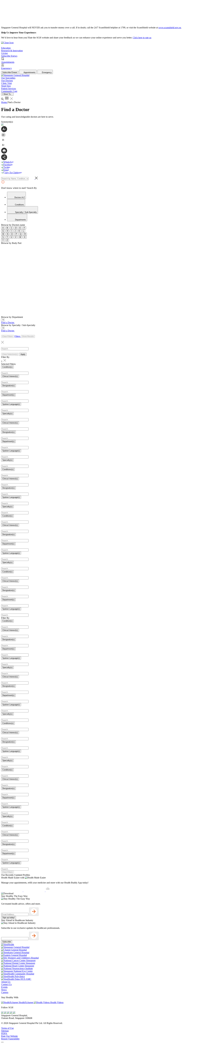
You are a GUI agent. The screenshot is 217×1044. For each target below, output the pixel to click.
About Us (5, 981)
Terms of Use (7, 1028)
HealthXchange (26, 1002)
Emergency (46, 72)
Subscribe (6, 942)
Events (4, 987)
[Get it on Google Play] (34, 890)
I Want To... (7, 94)
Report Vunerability (10, 1039)
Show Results (28, 336)
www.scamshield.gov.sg (169, 27)
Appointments (29, 72)
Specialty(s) (7, 413)
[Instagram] (8, 1013)
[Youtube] (5, 1013)
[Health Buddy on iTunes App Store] (12, 890)
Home (4, 102)
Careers (4, 992)
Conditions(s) (8, 469)
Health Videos (56, 1002)
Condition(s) (7, 367)
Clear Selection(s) (10, 354)
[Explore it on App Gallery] (56, 890)
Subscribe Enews (9, 72)
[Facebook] (2, 1013)
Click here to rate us (142, 37)
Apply (23, 354)
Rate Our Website (9, 1036)
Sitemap (5, 1031)
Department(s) (8, 395)
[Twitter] (11, 1013)
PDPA (4, 1033)
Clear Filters (7, 336)
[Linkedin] (14, 1013)
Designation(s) (8, 385)
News (4, 989)
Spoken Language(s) (11, 404)
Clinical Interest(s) (10, 376)
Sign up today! (8, 917)
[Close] (2, 1042)
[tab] (16, 195)
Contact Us (6, 984)
